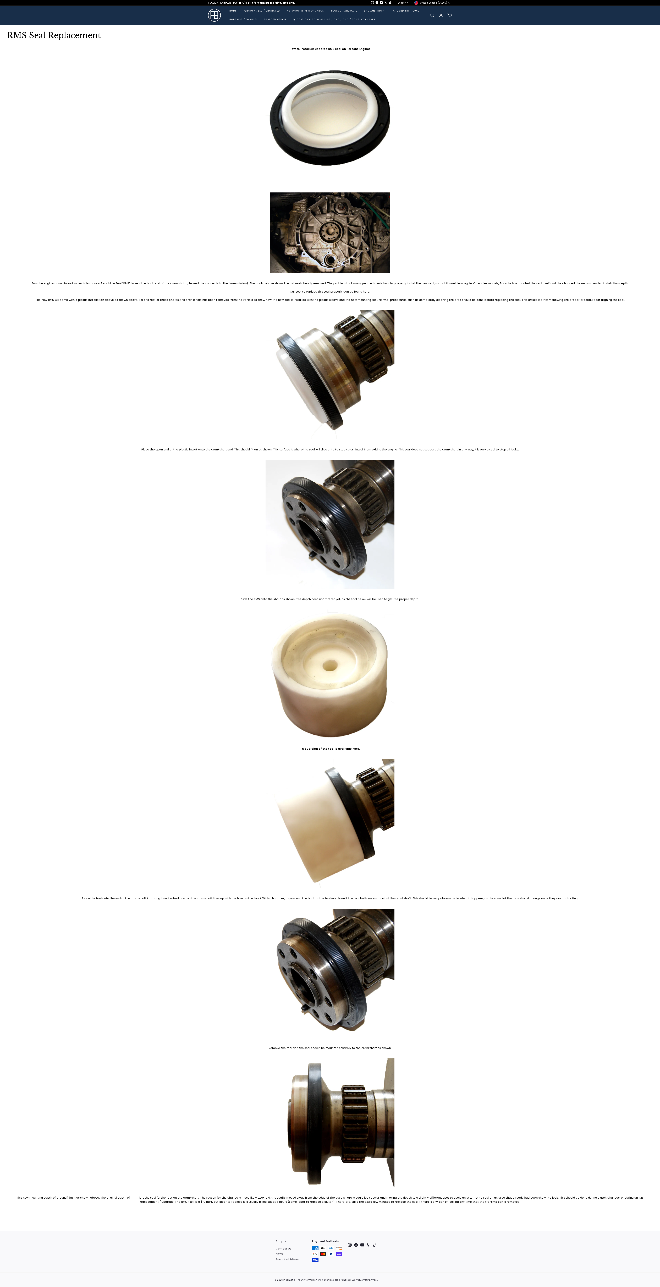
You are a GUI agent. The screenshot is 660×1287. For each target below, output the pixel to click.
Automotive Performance (305, 10)
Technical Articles (287, 1259)
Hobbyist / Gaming (243, 19)
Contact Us (283, 1248)
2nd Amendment (375, 10)
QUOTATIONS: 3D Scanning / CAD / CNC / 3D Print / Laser (334, 19)
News (279, 1254)
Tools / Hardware (344, 10)
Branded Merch (275, 19)
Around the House (406, 10)
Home (233, 10)
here (366, 292)
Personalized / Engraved (262, 10)
